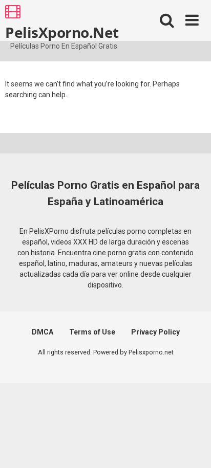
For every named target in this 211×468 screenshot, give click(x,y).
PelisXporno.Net (62, 32)
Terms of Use (92, 332)
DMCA (42, 332)
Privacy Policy (155, 332)
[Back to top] (192, 447)
